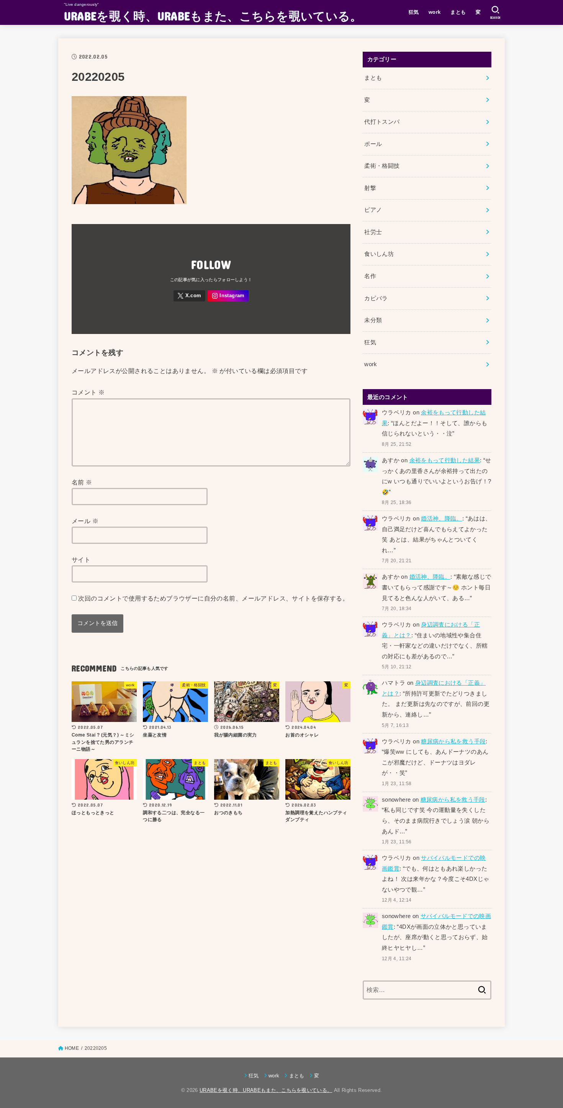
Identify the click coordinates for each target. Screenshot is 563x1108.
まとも (458, 12)
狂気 (414, 12)
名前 (82, 482)
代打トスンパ (381, 122)
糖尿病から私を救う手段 (453, 741)
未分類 (373, 320)
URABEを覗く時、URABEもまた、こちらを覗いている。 (213, 15)
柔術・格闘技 (381, 166)
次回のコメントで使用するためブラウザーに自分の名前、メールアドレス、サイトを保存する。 (213, 598)
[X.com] (189, 295)
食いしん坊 (379, 254)
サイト (81, 559)
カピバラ (376, 298)
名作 (370, 276)
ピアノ (373, 210)
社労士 (373, 232)
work (435, 12)
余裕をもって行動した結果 (444, 460)
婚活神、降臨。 (441, 519)
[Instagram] (228, 295)
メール (85, 520)
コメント (88, 392)
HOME (72, 1048)
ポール (373, 144)
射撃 (370, 188)
